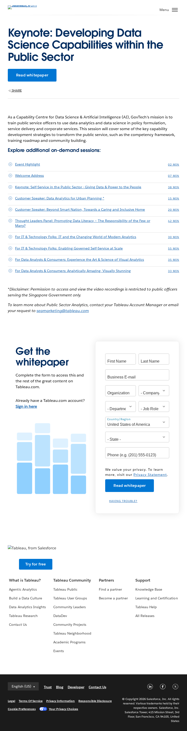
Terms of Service (30, 701)
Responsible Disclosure (95, 701)
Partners (106, 580)
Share (16, 90)
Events (58, 651)
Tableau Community (72, 580)
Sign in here (26, 406)
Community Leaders (69, 607)
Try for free (35, 564)
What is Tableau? (24, 580)
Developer (76, 687)
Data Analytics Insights (27, 607)
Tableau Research (23, 616)
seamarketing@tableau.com (63, 310)
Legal (11, 701)
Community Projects (69, 624)
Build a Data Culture (25, 598)
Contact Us (18, 624)
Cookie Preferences (22, 709)
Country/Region (119, 419)
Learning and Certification (156, 598)
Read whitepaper (32, 75)
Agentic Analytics (23, 589)
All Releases (144, 616)
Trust (48, 687)
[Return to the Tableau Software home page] (25, 5)
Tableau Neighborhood (72, 633)
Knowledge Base (148, 589)
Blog (59, 687)
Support (142, 580)
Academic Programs (69, 642)
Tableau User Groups (70, 598)
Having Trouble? (123, 501)
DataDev (60, 616)
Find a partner (110, 589)
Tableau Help (146, 607)
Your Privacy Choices (63, 709)
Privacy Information (60, 701)
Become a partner (113, 598)
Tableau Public (65, 589)
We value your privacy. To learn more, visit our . (136, 472)
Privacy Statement (150, 474)
